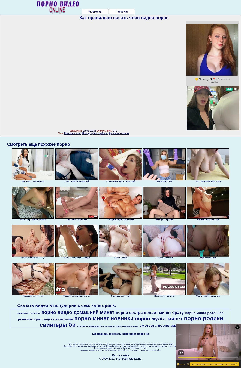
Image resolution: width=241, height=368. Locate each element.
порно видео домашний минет (77, 312)
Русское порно (72, 133)
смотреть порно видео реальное (170, 325)
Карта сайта (120, 355)
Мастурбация (100, 133)
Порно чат (122, 11)
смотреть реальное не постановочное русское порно (107, 326)
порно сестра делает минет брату (150, 312)
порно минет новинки (104, 318)
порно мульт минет (159, 318)
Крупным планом (119, 133)
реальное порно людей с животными (45, 319)
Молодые (87, 133)
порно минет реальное (204, 313)
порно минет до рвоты (28, 313)
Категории (95, 11)
